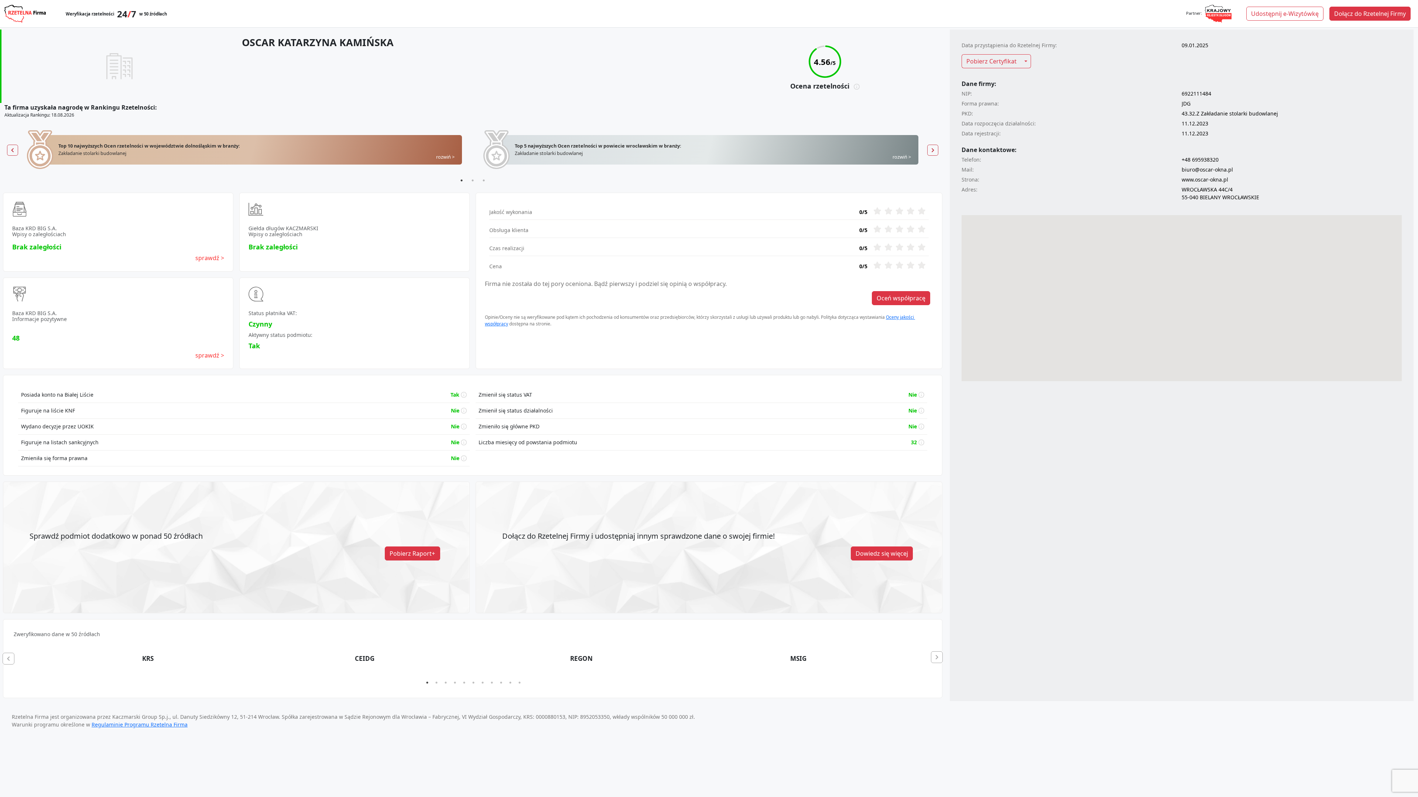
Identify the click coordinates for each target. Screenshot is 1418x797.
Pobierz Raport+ (412, 553)
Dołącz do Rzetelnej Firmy (1370, 14)
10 (510, 682)
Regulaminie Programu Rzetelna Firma (140, 724)
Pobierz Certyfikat (991, 61)
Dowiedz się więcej (882, 553)
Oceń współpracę (901, 298)
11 (519, 682)
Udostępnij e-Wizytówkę (1285, 14)
